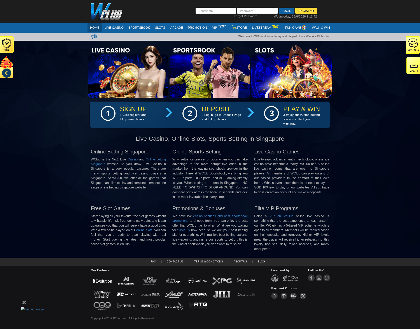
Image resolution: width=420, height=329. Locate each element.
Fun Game (293, 27)
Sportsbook (139, 27)
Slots (160, 27)
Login (286, 10)
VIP (215, 27)
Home (94, 27)
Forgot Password (245, 16)
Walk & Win (321, 27)
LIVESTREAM (261, 27)
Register (306, 10)
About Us (240, 261)
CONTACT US (175, 261)
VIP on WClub (281, 216)
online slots (144, 230)
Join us (184, 230)
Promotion (197, 27)
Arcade (176, 27)
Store (241, 27)
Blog (261, 261)
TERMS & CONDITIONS (208, 261)
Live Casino (114, 27)
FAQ (153, 261)
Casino (133, 159)
